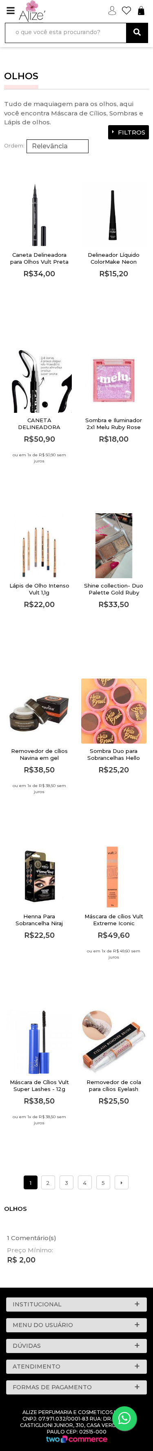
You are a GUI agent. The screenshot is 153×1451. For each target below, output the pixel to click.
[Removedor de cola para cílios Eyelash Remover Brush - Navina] (113, 1041)
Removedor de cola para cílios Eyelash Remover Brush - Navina (113, 1092)
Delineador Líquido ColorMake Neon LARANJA (114, 262)
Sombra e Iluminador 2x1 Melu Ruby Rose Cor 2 (113, 427)
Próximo (122, 1182)
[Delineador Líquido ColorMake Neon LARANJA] (113, 215)
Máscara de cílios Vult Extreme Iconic (113, 919)
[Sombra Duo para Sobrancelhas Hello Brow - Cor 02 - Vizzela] (113, 711)
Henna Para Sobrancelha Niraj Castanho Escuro (39, 923)
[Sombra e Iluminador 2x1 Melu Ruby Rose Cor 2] (113, 380)
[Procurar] (137, 33)
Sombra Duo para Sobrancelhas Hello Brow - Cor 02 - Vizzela (113, 761)
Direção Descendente (88, 147)
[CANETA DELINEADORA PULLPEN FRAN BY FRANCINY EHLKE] (39, 380)
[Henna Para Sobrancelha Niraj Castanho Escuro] (39, 876)
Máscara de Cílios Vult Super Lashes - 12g (39, 1085)
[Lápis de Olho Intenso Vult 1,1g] (39, 545)
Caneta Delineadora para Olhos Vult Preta (39, 258)
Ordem (13, 145)
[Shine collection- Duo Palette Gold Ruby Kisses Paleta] (113, 545)
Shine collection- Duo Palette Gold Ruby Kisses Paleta (113, 592)
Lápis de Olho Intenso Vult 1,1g (39, 589)
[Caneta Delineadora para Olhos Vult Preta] (39, 215)
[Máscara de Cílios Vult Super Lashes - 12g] (39, 1041)
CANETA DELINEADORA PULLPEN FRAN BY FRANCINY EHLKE (39, 430)
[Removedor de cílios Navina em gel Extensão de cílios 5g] (39, 711)
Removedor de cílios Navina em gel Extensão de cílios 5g (39, 758)
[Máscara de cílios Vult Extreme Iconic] (113, 876)
